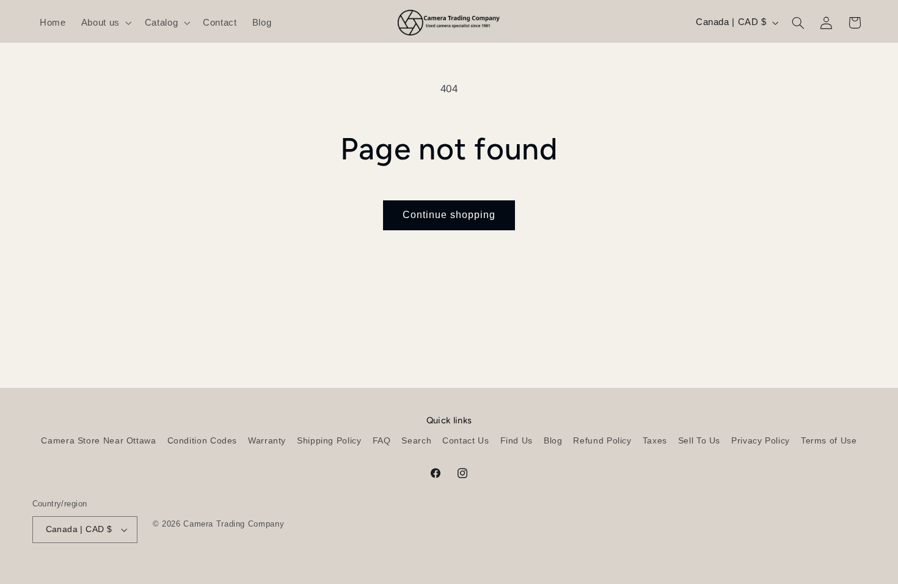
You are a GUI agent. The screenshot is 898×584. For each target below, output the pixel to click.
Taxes (655, 440)
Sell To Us (699, 440)
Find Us (516, 440)
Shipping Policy (329, 440)
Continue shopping (449, 215)
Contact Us (465, 440)
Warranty (267, 440)
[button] (105, 22)
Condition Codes (202, 440)
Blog (553, 440)
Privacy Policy (760, 440)
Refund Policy (602, 440)
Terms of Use (829, 440)
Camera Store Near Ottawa (98, 440)
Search (416, 440)
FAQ (382, 440)
